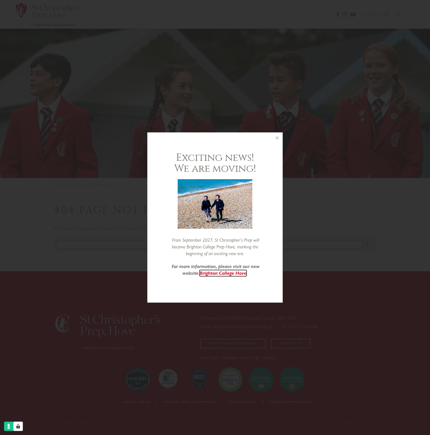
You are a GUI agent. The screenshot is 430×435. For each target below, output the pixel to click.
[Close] (277, 137)
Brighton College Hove (223, 273)
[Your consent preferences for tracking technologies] (18, 426)
